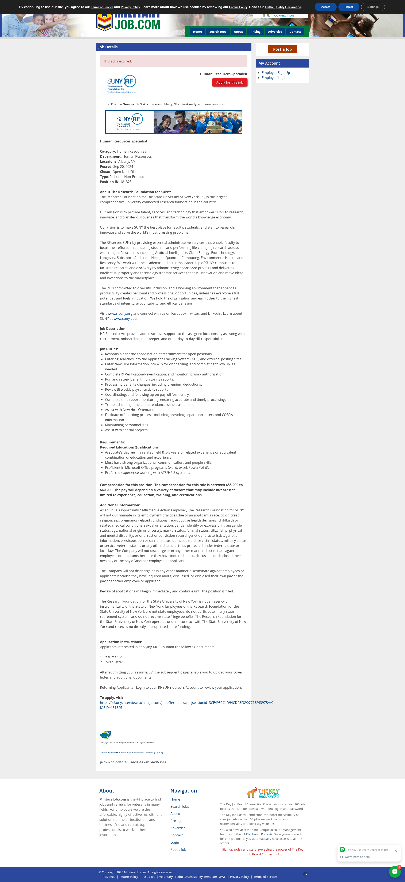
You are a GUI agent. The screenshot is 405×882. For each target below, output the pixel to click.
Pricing (256, 32)
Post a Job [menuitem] (178, 849)
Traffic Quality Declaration (283, 7)
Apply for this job (229, 82)
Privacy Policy (240, 877)
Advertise (275, 32)
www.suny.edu (125, 318)
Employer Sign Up (276, 72)
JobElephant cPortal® (257, 834)
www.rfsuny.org (120, 313)
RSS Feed (109, 877)
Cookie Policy (238, 7)
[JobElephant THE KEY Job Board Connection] (263, 789)
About (238, 32)
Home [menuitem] (175, 799)
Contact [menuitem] (176, 835)
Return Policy (128, 877)
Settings (373, 7)
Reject (349, 7)
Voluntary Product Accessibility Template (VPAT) (192, 877)
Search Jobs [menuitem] (179, 806)
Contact (295, 32)
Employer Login (274, 77)
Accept (325, 7)
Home (197, 32)
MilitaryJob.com (135, 872)
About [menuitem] (175, 813)
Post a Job (282, 49)
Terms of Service (265, 877)
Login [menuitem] (174, 842)
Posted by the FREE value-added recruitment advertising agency (131, 752)
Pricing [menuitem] (175, 820)
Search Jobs (217, 32)
